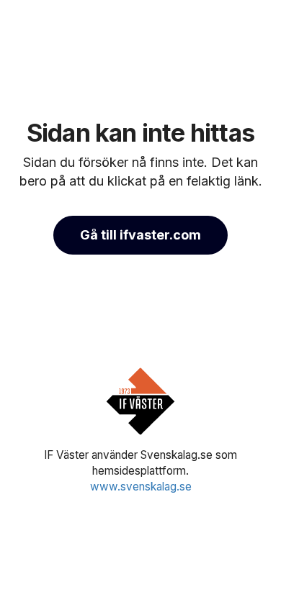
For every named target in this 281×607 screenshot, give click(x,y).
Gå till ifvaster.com (140, 234)
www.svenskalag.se (141, 486)
